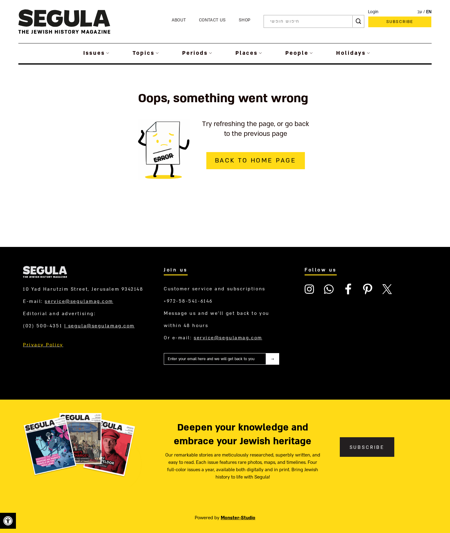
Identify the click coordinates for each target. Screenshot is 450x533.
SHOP (244, 20)
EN (429, 12)
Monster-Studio (238, 518)
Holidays (351, 53)
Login (373, 12)
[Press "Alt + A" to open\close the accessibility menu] (8, 521)
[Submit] (358, 21)
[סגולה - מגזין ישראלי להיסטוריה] (64, 21)
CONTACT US (212, 20)
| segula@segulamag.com (99, 326)
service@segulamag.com (79, 301)
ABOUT (179, 20)
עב (419, 12)
